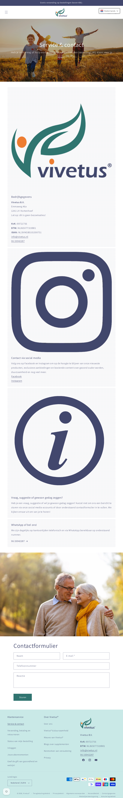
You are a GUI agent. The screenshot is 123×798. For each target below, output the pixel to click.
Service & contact (16, 723)
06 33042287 (18, 241)
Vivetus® (26, 793)
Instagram (16, 380)
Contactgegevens (109, 793)
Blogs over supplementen (56, 744)
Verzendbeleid (93, 793)
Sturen (22, 697)
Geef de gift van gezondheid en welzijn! (23, 763)
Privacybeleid (58, 793)
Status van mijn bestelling (20, 741)
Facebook (16, 376)
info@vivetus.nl (19, 236)
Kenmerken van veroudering (57, 751)
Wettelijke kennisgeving (88, 796)
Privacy (47, 757)
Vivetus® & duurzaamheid (56, 730)
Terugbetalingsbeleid (41, 793)
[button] (6, 12)
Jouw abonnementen (18, 754)
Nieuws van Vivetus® (53, 737)
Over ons (48, 723)
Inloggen (12, 748)
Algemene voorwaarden (75, 793)
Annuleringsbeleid (108, 796)
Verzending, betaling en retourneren (19, 732)
